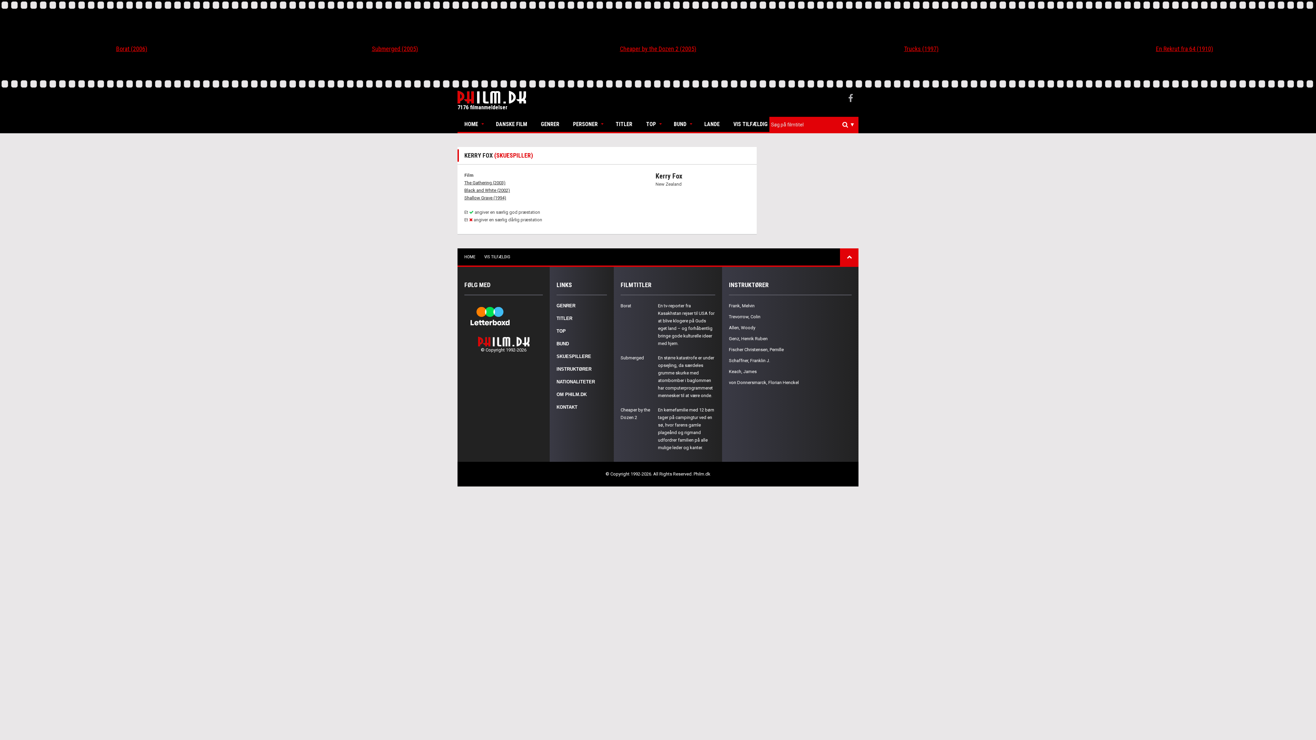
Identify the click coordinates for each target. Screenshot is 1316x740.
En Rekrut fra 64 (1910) (1184, 48)
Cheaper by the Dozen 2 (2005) (658, 48)
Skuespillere (574, 356)
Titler (624, 124)
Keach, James (743, 371)
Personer (585, 124)
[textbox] (815, 125)
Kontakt (567, 407)
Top (651, 124)
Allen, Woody (742, 327)
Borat (626, 305)
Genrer (550, 124)
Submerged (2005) (395, 48)
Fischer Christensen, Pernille (756, 349)
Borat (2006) (131, 48)
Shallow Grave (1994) (485, 197)
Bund (680, 124)
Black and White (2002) (487, 190)
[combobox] (813, 125)
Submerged (632, 357)
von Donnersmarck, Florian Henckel (764, 382)
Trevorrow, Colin (744, 316)
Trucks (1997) (921, 48)
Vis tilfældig (750, 124)
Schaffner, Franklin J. (749, 360)
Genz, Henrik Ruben (748, 338)
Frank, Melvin (742, 305)
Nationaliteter (576, 381)
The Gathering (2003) (484, 182)
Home (471, 124)
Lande (712, 124)
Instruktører (574, 369)
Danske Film (511, 124)
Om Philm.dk (572, 394)
